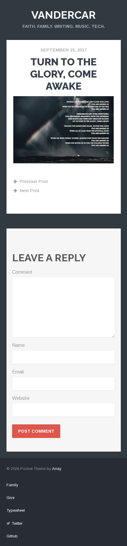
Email (18, 371)
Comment (22, 272)
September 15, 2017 (63, 49)
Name (18, 345)
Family (12, 485)
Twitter (17, 523)
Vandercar (63, 15)
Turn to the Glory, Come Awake (63, 74)
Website (21, 398)
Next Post (29, 190)
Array (56, 468)
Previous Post (33, 181)
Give (10, 497)
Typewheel (15, 510)
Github (12, 536)
